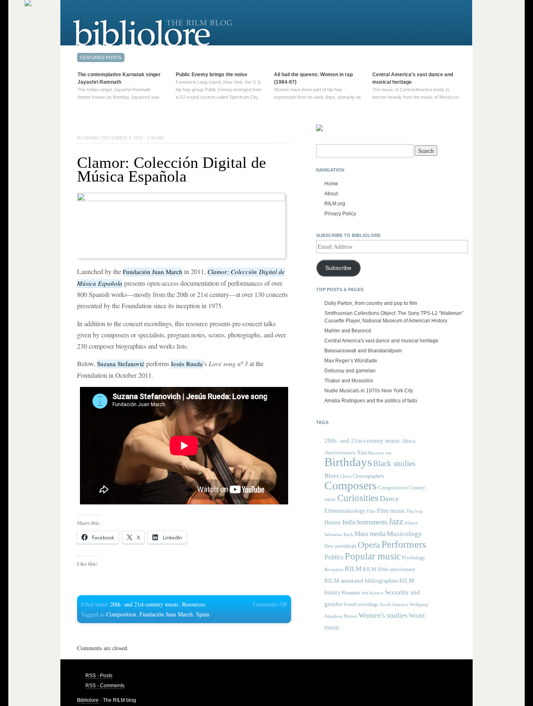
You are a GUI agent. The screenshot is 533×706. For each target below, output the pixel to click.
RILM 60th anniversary (389, 569)
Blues (331, 475)
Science (376, 592)
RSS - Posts (98, 676)
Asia (361, 452)
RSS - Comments (105, 686)
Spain (202, 614)
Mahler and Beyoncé (347, 331)
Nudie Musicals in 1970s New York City (368, 391)
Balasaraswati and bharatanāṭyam (363, 351)
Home (331, 184)
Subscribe (338, 268)
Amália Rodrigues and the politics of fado (370, 401)
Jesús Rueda (187, 363)
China (345, 476)
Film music (391, 510)
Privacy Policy (340, 214)
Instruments (372, 522)
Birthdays (348, 462)
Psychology (413, 557)
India (349, 522)
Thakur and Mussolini (348, 381)
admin (91, 137)
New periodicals (340, 546)
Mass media (370, 533)
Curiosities (358, 498)
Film (371, 511)
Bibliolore (88, 700)
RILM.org (334, 204)
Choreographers (368, 476)
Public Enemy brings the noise (211, 74)
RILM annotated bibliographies (361, 581)
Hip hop (415, 511)
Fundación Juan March (152, 271)
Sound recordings (361, 604)
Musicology (404, 534)
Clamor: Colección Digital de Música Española (171, 169)
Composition (121, 614)
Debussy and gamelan (350, 371)
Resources (193, 604)
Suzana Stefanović (120, 363)
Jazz (396, 521)
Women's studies (383, 615)
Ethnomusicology (345, 511)
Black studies (394, 463)
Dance (389, 498)
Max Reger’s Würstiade (350, 361)
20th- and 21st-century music (144, 604)
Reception (334, 569)
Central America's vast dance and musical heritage (381, 341)
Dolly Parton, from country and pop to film (370, 303)
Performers (403, 544)
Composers (350, 485)
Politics (334, 557)
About (331, 194)
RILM (353, 568)
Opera (369, 544)
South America (394, 604)
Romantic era (355, 593)
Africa (409, 441)
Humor (332, 522)
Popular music (373, 556)
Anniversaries (339, 452)
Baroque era (379, 453)
